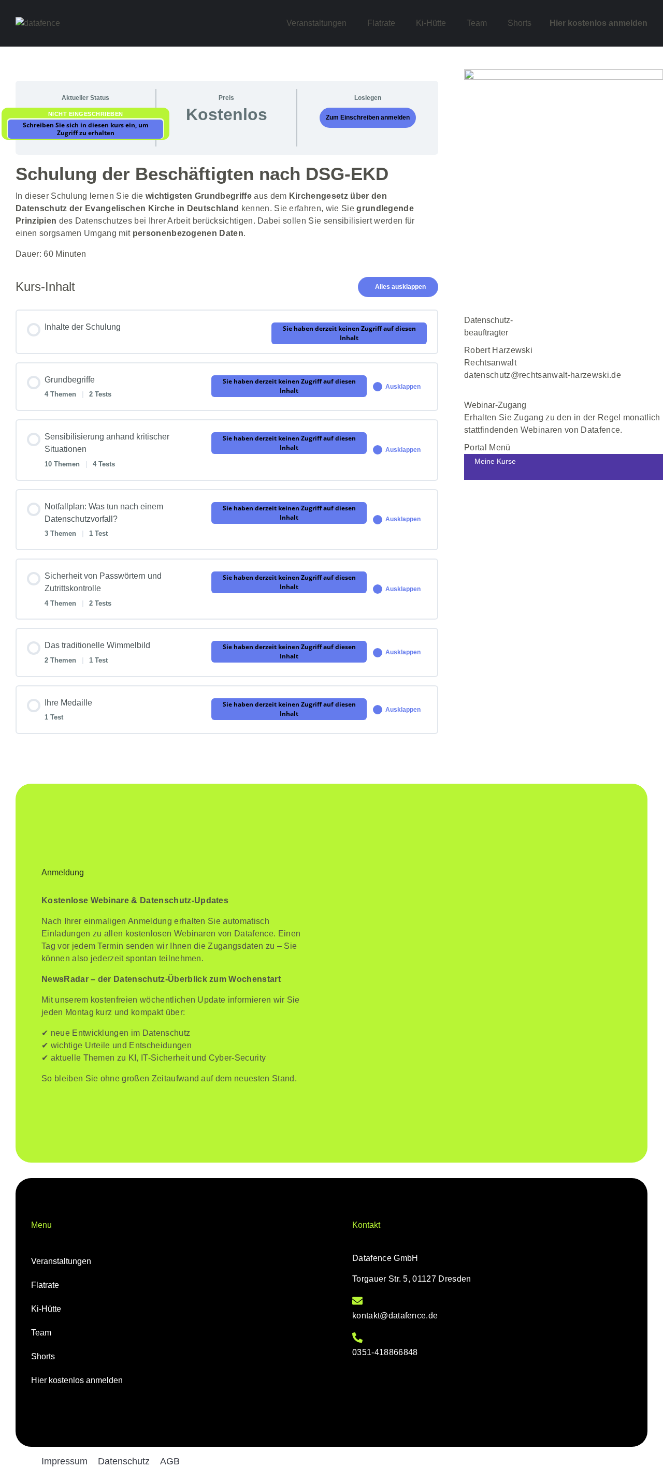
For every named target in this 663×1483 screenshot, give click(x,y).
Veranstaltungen (316, 23)
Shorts (519, 23)
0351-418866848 (384, 1352)
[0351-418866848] (357, 1337)
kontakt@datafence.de (395, 1315)
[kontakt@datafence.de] (357, 1301)
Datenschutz (124, 1461)
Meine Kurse (495, 461)
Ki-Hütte (431, 23)
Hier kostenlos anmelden (598, 23)
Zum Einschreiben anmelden (368, 117)
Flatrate (381, 23)
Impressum (64, 1461)
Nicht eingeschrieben (85, 114)
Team (477, 23)
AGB (170, 1461)
